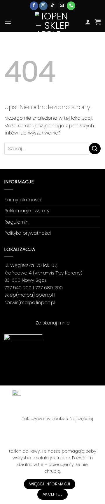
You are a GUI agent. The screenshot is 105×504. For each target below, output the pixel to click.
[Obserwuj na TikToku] (52, 5)
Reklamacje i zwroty (26, 210)
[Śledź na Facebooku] (34, 5)
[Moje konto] (88, 21)
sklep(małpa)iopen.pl (28, 295)
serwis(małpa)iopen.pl (29, 302)
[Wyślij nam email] (61, 5)
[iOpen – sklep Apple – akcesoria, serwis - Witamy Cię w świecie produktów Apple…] (52, 22)
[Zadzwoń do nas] (71, 5)
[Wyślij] (95, 148)
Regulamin (16, 222)
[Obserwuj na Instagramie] (43, 5)
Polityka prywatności (27, 233)
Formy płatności (22, 199)
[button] (7, 22)
